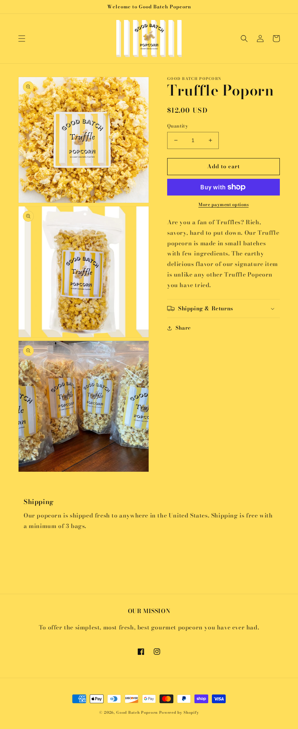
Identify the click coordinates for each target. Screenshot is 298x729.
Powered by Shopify (179, 712)
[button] (22, 39)
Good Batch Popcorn (137, 712)
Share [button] (183, 328)
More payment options (223, 204)
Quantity (177, 125)
